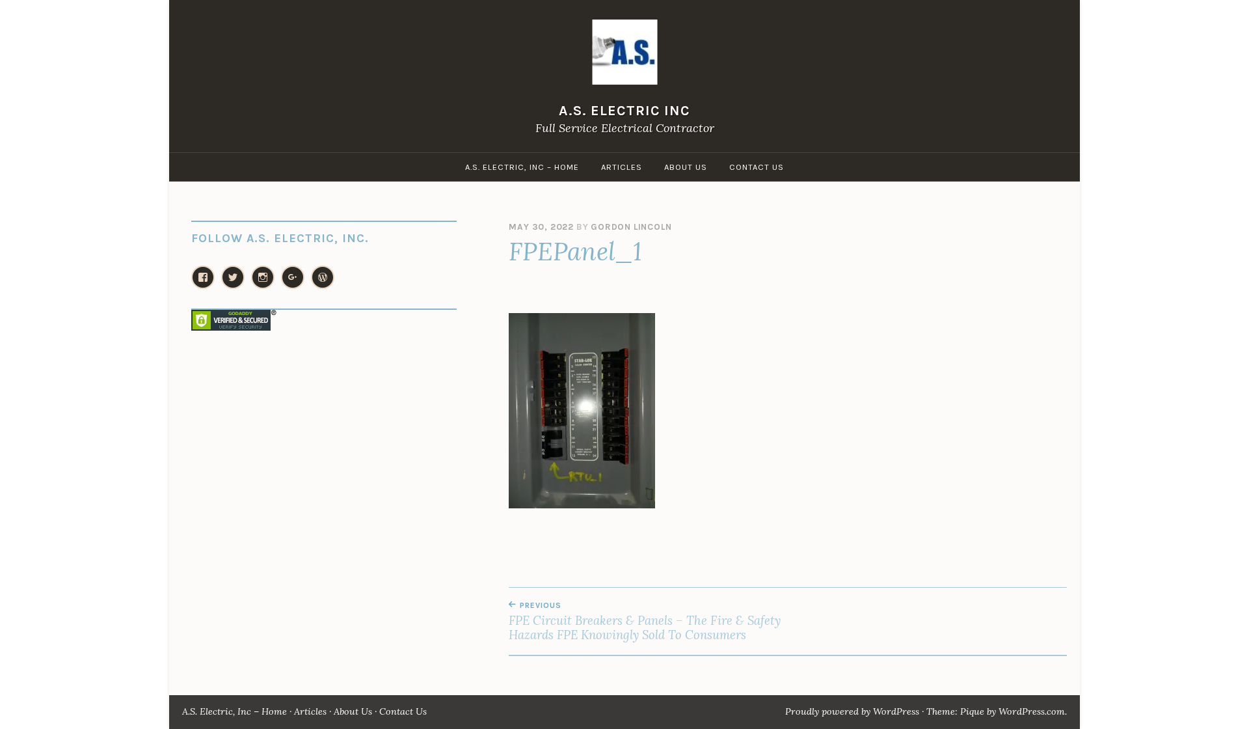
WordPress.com (1032, 711)
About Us (685, 167)
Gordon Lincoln (631, 227)
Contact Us (756, 167)
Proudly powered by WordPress (852, 711)
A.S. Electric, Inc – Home (522, 167)
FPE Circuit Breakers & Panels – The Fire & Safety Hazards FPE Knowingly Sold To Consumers (645, 621)
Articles (621, 167)
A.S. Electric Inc (624, 110)
